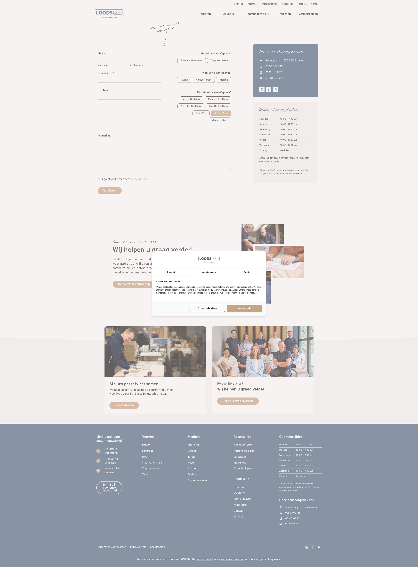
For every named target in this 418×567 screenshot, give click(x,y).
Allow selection (207, 308)
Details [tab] (247, 272)
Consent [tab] (171, 272)
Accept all (244, 308)
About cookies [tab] (209, 272)
